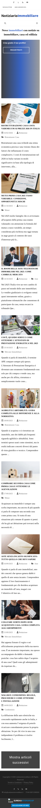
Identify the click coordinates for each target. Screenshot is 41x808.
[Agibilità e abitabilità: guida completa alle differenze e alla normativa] (20, 398)
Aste (36, 279)
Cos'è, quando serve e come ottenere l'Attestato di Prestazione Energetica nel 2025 (19, 340)
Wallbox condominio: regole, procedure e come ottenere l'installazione (18, 698)
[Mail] (27, 2)
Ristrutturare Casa (11, 137)
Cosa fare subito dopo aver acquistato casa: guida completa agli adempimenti (20, 625)
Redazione (23, 133)
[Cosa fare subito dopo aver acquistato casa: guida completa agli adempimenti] (20, 610)
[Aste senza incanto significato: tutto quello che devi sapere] (20, 544)
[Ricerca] (5, 23)
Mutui (7, 210)
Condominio (9, 710)
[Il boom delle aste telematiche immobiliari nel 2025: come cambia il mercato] (20, 256)
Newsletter (7, 7)
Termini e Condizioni (15, 782)
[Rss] (23, 2)
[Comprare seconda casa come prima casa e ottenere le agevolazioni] (20, 471)
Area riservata (20, 7)
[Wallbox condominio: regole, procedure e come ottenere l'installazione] (20, 683)
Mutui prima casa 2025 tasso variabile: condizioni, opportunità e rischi (16, 199)
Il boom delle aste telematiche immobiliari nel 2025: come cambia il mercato (19, 272)
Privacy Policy (28, 782)
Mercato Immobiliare (13, 352)
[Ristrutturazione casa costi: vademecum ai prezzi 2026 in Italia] (20, 113)
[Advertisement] (20, 74)
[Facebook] (14, 2)
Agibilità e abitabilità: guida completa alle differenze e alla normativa (20, 413)
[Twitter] (18, 2)
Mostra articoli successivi (20, 759)
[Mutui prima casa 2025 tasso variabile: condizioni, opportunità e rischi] (20, 183)
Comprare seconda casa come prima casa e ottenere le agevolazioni (18, 486)
